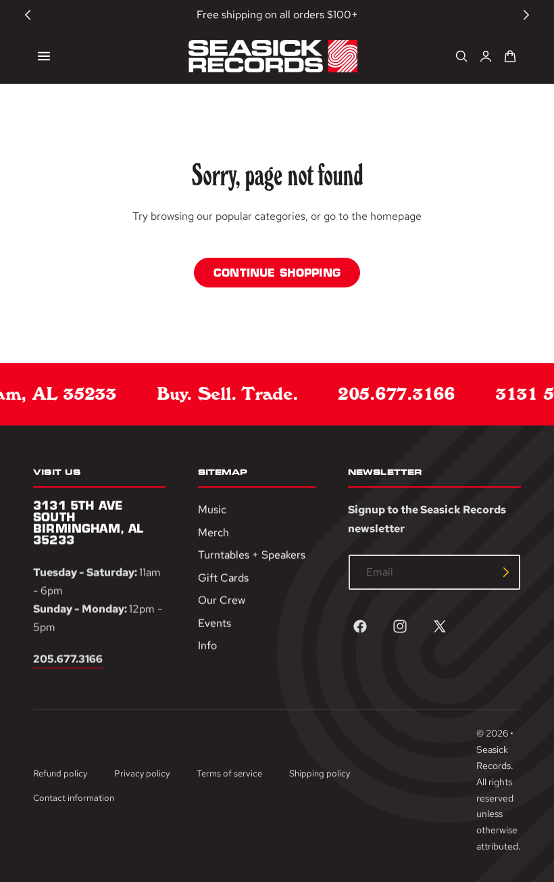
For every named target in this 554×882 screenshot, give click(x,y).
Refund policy (60, 773)
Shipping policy (319, 773)
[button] (44, 56)
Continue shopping (277, 272)
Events (214, 623)
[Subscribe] (506, 572)
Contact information (73, 798)
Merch (213, 533)
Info (207, 646)
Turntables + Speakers (251, 556)
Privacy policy (142, 773)
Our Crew (221, 601)
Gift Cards (223, 578)
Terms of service (229, 773)
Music (212, 510)
